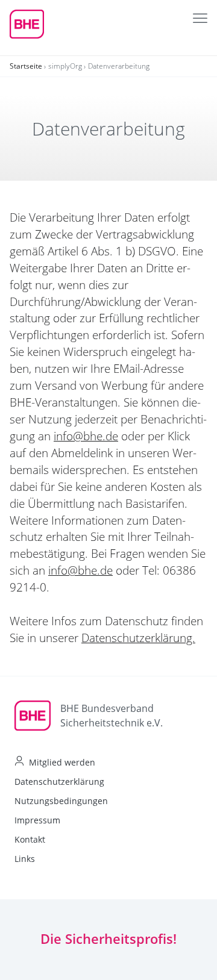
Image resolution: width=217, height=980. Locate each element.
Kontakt (29, 839)
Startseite (26, 66)
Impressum (37, 820)
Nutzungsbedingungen (61, 801)
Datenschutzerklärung (59, 781)
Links (24, 858)
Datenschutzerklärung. (138, 638)
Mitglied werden (62, 762)
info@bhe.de (86, 436)
